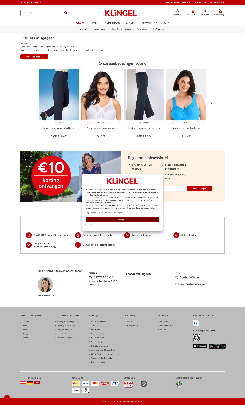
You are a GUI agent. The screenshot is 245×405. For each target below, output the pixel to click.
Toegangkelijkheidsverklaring (102, 358)
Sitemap (25, 321)
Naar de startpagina (34, 57)
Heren (24, 330)
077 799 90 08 (103, 277)
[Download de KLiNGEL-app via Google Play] (217, 346)
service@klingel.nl (139, 274)
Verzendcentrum (132, 325)
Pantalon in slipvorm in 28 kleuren (58, 128)
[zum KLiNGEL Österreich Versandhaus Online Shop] (23, 382)
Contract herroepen (98, 321)
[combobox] (44, 13)
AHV (93, 325)
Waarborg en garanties (99, 342)
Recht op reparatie (98, 362)
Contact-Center (190, 277)
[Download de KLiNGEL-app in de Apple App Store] (200, 346)
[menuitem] (80, 23)
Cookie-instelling (97, 338)
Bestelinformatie (166, 325)
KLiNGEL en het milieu (99, 346)
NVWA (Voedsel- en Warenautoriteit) (105, 354)
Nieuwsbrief (61, 334)
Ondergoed (26, 334)
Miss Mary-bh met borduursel (186, 128)
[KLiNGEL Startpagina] (121, 13)
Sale (24, 342)
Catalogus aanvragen (65, 338)
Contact (129, 321)
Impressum (95, 330)
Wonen (25, 338)
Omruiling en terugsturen (66, 325)
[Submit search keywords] (65, 13)
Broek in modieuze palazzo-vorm (144, 128)
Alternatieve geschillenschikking (103, 350)
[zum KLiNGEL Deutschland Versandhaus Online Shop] (30, 383)
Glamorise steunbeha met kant (101, 128)
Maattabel (164, 321)
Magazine (164, 330)
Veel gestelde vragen (193, 284)
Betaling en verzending (65, 321)
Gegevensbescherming (99, 334)
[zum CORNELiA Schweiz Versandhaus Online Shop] (37, 382)
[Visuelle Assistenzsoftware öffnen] (142, 384)
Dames (25, 325)
